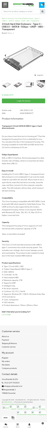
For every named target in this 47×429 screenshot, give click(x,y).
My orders (6, 361)
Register (5, 358)
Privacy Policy (21, 404)
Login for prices (23, 101)
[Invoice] (12, 419)
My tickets (6, 365)
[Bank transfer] (5, 419)
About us (5, 336)
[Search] (42, 11)
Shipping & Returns (9, 343)
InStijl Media (8, 402)
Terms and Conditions (9, 404)
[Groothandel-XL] (23, 5)
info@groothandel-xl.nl (13, 386)
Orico (9, 33)
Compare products (9, 368)
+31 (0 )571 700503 (11, 383)
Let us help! (6, 314)
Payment (5, 340)
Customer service (9, 347)
